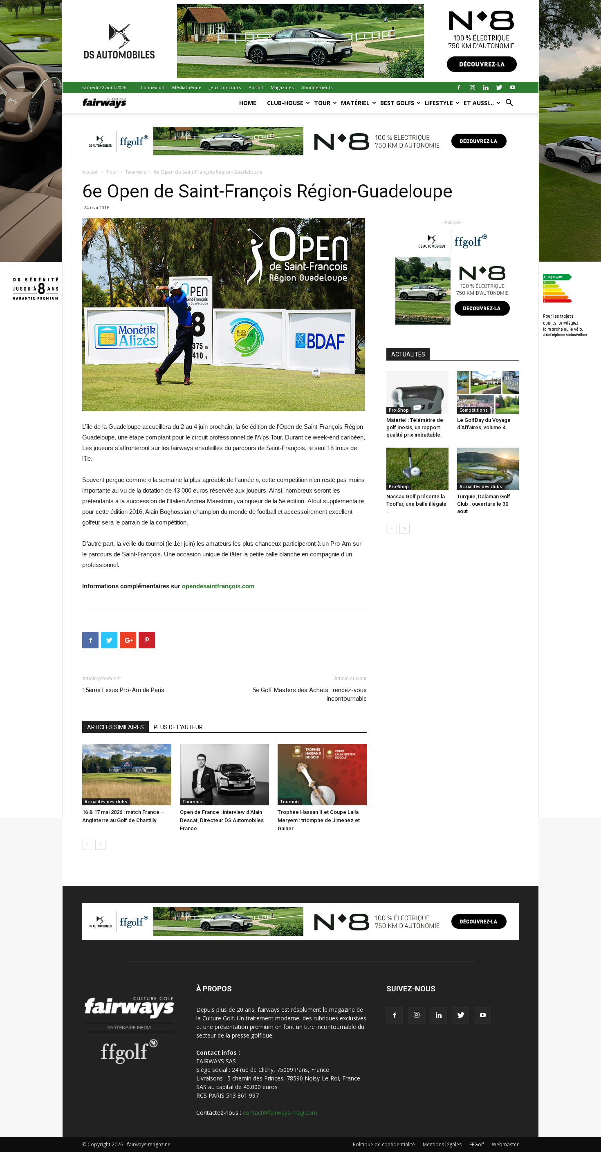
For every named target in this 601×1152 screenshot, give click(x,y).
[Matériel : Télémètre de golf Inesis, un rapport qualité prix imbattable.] (417, 392)
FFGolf (476, 1144)
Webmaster (505, 1144)
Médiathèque (187, 87)
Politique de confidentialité (384, 1144)
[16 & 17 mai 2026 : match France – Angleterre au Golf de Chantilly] (126, 774)
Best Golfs (397, 103)
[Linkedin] (486, 87)
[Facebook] (459, 87)
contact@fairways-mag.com (280, 1112)
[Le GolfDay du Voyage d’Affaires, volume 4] (488, 392)
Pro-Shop (399, 410)
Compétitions (474, 410)
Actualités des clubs (106, 802)
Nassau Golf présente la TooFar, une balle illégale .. (416, 503)
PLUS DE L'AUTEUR (178, 727)
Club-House (285, 103)
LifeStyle (439, 103)
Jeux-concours (225, 87)
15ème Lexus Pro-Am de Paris (123, 690)
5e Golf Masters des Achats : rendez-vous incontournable (310, 694)
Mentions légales (442, 1144)
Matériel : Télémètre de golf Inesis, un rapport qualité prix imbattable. (414, 427)
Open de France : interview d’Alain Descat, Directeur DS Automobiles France (222, 820)
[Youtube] (513, 87)
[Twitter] (499, 87)
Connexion (152, 87)
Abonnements (316, 87)
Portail (256, 87)
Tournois (135, 171)
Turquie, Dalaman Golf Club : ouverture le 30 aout (483, 503)
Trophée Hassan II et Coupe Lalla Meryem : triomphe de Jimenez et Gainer (319, 820)
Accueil (90, 171)
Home (247, 103)
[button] (509, 104)
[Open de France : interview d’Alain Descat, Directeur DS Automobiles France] (224, 774)
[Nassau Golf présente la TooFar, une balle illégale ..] (417, 469)
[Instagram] (472, 87)
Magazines (282, 87)
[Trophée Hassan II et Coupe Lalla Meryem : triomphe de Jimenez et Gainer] (322, 774)
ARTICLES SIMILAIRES (115, 727)
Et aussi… (479, 103)
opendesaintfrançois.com (218, 586)
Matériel (355, 103)
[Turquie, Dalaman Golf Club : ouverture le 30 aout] (488, 469)
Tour (322, 103)
